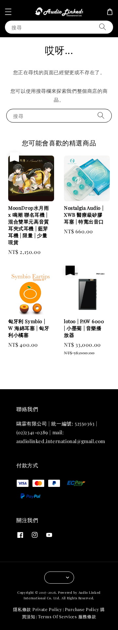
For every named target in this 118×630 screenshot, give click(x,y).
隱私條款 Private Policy (37, 609)
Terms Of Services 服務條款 (67, 616)
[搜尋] (102, 27)
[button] (8, 12)
